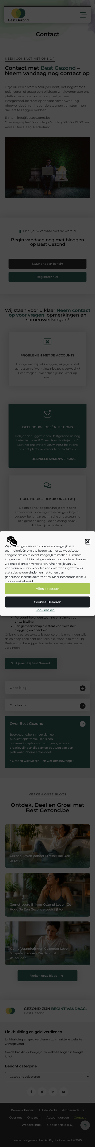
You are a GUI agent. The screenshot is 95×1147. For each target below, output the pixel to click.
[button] (87, 541)
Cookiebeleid (45, 609)
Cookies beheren (47, 602)
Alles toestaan (47, 589)
